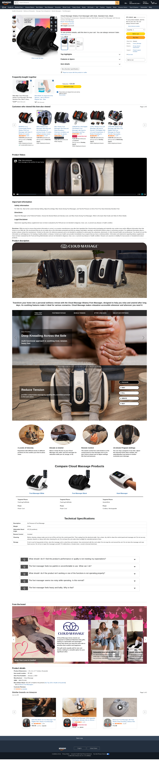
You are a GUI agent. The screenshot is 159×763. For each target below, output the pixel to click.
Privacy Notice (65, 754)
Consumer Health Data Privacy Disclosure (81, 754)
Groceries (58, 7)
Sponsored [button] (14, 695)
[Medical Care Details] (23, 7)
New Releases (49, 7)
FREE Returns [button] (65, 34)
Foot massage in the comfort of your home (31, 162)
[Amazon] (6, 2)
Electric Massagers (56, 11)
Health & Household (17, 11)
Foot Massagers (67, 11)
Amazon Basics (29, 7)
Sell (97, 7)
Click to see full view (37, 58)
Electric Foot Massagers (26, 684)
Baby (150, 7)
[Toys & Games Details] (138, 7)
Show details (62, 95)
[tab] (38, 313)
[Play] (13, 194)
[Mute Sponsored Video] (53, 715)
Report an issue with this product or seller (75, 72)
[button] (4, 7)
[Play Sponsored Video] (79, 707)
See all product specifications (70, 69)
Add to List (130, 60)
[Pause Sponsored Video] (53, 711)
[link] (44, 86)
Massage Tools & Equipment (43, 11)
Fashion (102, 7)
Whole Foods (66, 7)
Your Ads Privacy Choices (99, 754)
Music (114, 7)
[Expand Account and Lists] (140, 3)
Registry (108, 7)
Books (84, 7)
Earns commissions (27, 160)
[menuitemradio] (142, 194)
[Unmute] (145, 194)
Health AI (10, 7)
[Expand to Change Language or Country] (84, 748)
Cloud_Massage (137, 43)
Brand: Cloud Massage (67, 21)
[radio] (14, 17)
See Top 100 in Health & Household (55, 682)
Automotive (144, 7)
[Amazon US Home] (62, 749)
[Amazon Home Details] (127, 7)
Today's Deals (76, 7)
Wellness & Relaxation (29, 11)
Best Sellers (39, 7)
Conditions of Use (56, 754)
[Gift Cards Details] (94, 7)
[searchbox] (67, 3)
